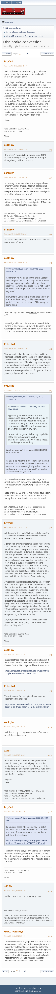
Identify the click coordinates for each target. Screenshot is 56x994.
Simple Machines (35, 991)
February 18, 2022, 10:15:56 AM (15, 234)
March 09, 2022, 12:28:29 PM (14, 936)
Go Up (5, 971)
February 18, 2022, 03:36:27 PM (15, 390)
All (28, 53)
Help (17, 988)
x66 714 (8, 886)
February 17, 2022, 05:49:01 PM (15, 149)
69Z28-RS (9, 173)
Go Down (7, 54)
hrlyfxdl (8, 61)
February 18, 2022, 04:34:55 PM (15, 527)
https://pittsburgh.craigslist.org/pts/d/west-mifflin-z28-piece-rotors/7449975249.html (26, 672)
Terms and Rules (26, 988)
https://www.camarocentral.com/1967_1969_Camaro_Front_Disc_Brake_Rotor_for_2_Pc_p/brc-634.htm (27, 705)
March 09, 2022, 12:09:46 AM (14, 755)
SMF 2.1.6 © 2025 (21, 991)
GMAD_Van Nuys (13, 931)
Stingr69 (9, 229)
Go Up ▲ (37, 988)
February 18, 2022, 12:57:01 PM (15, 348)
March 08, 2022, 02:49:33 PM (14, 690)
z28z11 (8, 750)
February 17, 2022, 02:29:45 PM (15, 66)
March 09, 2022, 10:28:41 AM (14, 811)
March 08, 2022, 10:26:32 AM (14, 654)
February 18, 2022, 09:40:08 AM (15, 177)
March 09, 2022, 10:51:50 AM (14, 891)
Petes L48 (9, 344)
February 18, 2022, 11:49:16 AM (15, 262)
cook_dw (9, 144)
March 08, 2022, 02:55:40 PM (14, 727)
